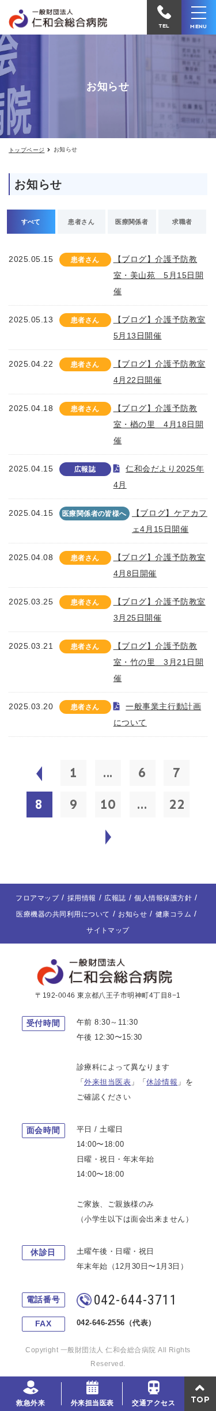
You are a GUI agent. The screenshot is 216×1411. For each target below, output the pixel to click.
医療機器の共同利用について (62, 914)
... (108, 773)
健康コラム (173, 914)
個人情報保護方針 (163, 898)
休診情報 (161, 1082)
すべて (31, 221)
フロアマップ (37, 898)
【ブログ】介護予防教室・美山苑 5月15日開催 (158, 275)
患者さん (81, 221)
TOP (200, 1399)
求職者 (182, 221)
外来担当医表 (92, 1403)
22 (177, 804)
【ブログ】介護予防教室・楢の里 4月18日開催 (158, 424)
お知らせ (132, 914)
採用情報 (81, 898)
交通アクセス (153, 1403)
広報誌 (115, 898)
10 (108, 804)
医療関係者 (131, 221)
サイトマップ (108, 930)
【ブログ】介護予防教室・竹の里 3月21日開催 (158, 662)
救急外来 (30, 1403)
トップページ (26, 150)
